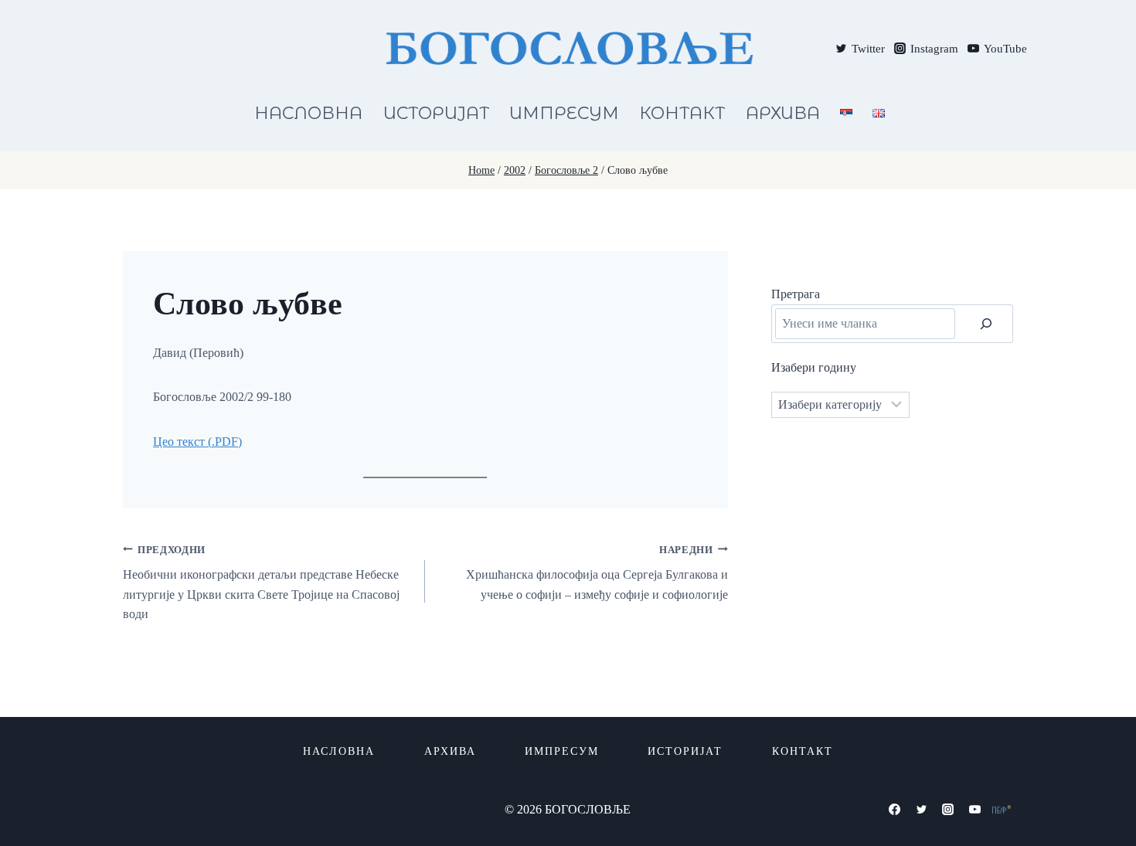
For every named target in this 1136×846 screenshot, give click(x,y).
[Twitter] (921, 809)
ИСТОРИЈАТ (436, 113)
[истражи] (986, 323)
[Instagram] (948, 809)
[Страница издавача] (1001, 809)
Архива (783, 113)
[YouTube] (974, 809)
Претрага (795, 294)
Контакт (682, 113)
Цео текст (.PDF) (197, 441)
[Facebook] (894, 809)
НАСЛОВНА (308, 113)
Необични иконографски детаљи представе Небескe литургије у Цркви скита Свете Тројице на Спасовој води (261, 583)
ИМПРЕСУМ (564, 113)
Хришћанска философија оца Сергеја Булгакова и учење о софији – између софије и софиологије (596, 573)
